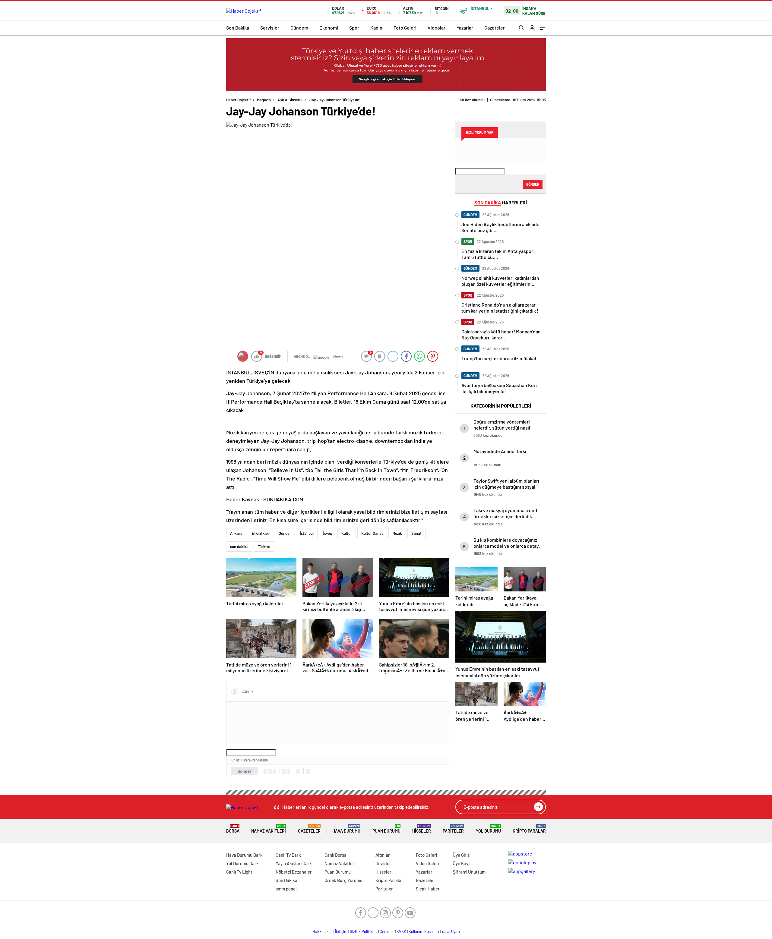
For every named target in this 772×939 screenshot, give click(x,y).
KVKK (401, 931)
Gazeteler (494, 27)
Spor (354, 27)
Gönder (244, 771)
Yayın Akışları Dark (294, 863)
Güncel (284, 533)
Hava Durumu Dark (244, 855)
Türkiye (264, 546)
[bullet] (288, 771)
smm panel (286, 888)
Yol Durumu (488, 828)
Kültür (346, 533)
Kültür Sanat (372, 533)
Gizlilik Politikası (363, 931)
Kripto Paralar (529, 828)
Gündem (299, 27)
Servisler (269, 27)
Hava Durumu (346, 828)
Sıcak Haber (428, 888)
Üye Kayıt (462, 863)
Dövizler (383, 863)
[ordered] (284, 771)
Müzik (397, 533)
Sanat (416, 533)
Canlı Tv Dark (288, 855)
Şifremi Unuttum (469, 871)
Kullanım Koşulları (424, 931)
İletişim (341, 931)
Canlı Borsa (335, 855)
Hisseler (421, 828)
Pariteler (453, 828)
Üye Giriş (461, 855)
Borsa (232, 828)
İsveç (327, 533)
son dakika (239, 546)
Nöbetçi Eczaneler (294, 871)
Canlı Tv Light (239, 871)
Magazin (264, 99)
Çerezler (387, 931)
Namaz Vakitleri (268, 828)
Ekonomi (328, 27)
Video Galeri (427, 863)
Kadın (376, 27)
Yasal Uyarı (450, 931)
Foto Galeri (405, 27)
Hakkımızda (322, 931)
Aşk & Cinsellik (290, 99)
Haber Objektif (238, 99)
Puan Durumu (386, 828)
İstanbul (307, 533)
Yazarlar (465, 27)
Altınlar (382, 855)
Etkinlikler (260, 533)
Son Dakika (237, 27)
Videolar (436, 27)
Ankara (236, 533)
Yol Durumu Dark (242, 863)
